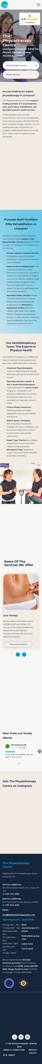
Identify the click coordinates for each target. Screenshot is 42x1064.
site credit (9, 1055)
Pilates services (13, 75)
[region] (21, 614)
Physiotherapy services (16, 65)
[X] (14, 1037)
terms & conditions (14, 1050)
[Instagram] (27, 1037)
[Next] (24, 654)
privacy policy (33, 1051)
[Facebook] (21, 1037)
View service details (18, 644)
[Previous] (17, 654)
